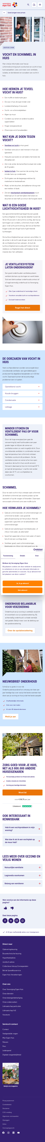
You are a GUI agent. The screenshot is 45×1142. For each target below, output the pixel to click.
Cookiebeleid (7, 1104)
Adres (4, 1124)
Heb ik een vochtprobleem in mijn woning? (20, 828)
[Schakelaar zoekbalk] (28, 4)
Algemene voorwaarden (11, 1116)
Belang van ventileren (14, 883)
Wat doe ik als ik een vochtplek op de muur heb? (20, 840)
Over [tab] (37, 556)
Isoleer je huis (10, 171)
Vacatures (6, 1015)
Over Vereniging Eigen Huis (13, 989)
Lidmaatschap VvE (9, 1010)
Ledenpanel (7, 1050)
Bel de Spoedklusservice (12, 970)
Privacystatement (8, 1101)
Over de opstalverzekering (20, 630)
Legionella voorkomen (14, 875)
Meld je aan (10, 716)
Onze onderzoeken (10, 1002)
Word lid (22, 792)
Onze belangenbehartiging (12, 998)
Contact (6, 1029)
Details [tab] (22, 556)
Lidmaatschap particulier (12, 1006)
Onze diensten (8, 994)
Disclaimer (6, 1108)
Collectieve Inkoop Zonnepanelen (15, 966)
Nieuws (5, 1042)
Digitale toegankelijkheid (12, 1055)
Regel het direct (22, 308)
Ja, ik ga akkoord (22, 583)
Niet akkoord (22, 590)
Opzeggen (6, 1120)
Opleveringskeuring (10, 949)
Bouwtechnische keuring (12, 954)
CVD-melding (7, 1112)
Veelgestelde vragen (10, 1034)
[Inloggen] (34, 4)
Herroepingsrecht (8, 1128)
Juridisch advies (8, 962)
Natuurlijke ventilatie (14, 867)
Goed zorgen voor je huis (14, 13)
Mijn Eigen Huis (8, 1038)
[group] (11, 1076)
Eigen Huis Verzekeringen (12, 975)
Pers (4, 1046)
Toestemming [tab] (8, 556)
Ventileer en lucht (12, 145)
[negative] (12, 908)
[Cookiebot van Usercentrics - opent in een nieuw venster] (33, 550)
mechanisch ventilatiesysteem (23, 193)
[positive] (5, 908)
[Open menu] (39, 4)
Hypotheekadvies (9, 958)
